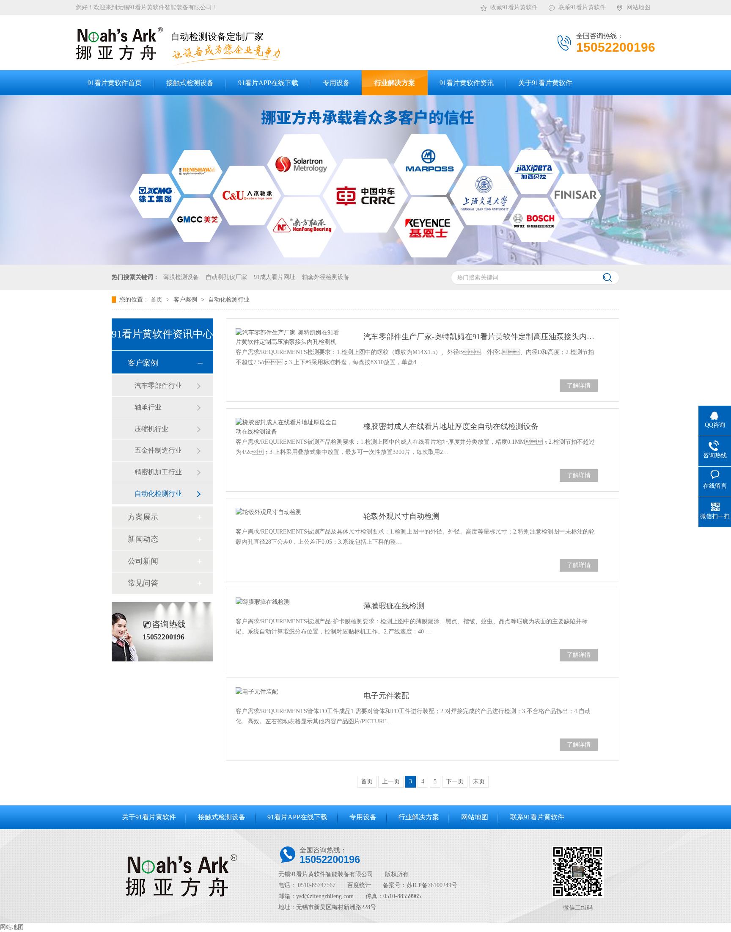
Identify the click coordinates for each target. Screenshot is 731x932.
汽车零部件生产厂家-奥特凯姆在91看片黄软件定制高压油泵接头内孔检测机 (480, 336)
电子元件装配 (386, 695)
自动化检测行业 (229, 299)
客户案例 (186, 299)
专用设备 (362, 817)
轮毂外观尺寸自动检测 (401, 516)
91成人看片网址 (274, 277)
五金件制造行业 (158, 450)
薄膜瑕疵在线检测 (393, 606)
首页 (157, 299)
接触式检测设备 (221, 817)
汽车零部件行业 (158, 385)
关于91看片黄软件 (149, 817)
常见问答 (143, 583)
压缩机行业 (151, 428)
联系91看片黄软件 (582, 7)
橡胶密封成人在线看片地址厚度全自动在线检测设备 (451, 426)
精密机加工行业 (158, 472)
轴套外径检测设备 (325, 277)
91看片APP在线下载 (297, 817)
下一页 (455, 781)
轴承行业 (148, 407)
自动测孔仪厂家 (226, 277)
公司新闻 (143, 561)
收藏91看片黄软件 (514, 7)
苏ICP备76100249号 (432, 885)
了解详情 (579, 385)
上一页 (391, 781)
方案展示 (143, 517)
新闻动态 (143, 539)
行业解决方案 (418, 817)
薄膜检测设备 (181, 277)
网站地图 (638, 7)
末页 (479, 781)
